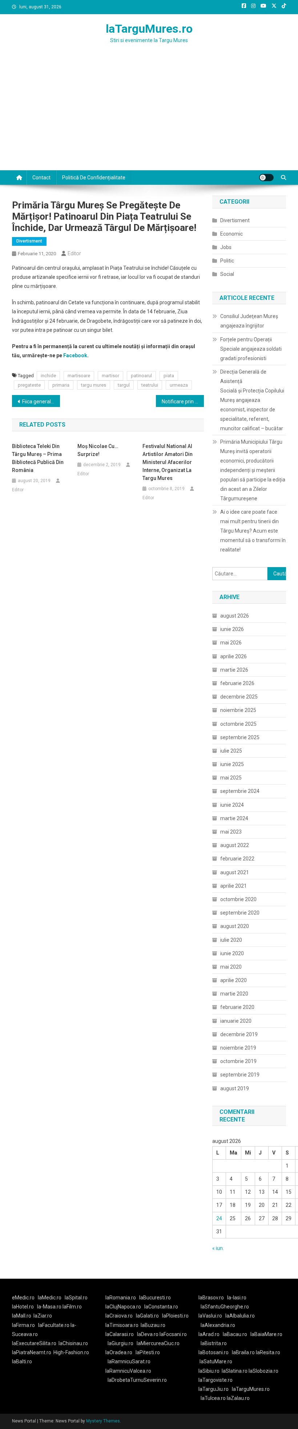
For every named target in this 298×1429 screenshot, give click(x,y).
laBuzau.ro (153, 1325)
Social (227, 274)
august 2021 (234, 872)
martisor (110, 375)
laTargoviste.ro (215, 1380)
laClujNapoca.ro (123, 1307)
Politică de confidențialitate (93, 177)
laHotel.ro (23, 1307)
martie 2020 (234, 994)
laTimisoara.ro (121, 1325)
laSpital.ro (76, 1297)
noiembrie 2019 (238, 1048)
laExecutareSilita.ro (34, 1343)
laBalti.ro (22, 1361)
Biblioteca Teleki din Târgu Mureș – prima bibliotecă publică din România (38, 458)
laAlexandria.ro (218, 1325)
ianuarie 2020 (235, 1021)
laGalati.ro (147, 1316)
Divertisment (29, 241)
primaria (60, 385)
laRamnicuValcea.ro (128, 1371)
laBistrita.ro (214, 1343)
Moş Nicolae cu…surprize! (97, 450)
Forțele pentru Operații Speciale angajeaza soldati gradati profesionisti (251, 349)
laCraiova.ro (119, 1316)
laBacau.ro (235, 1334)
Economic (231, 234)
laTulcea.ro (214, 1398)
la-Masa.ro (49, 1307)
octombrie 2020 (238, 899)
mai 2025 (231, 778)
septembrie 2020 (239, 913)
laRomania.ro (120, 1297)
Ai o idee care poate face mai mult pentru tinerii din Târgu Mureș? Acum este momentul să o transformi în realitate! (253, 531)
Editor (74, 253)
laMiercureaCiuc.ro (158, 1343)
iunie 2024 (232, 805)
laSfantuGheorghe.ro (225, 1307)
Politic (227, 261)
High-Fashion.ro (71, 1352)
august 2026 (234, 616)
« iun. (218, 1248)
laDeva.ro (147, 1334)
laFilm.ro (72, 1307)
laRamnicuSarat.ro (129, 1361)
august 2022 (234, 845)
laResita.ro (268, 1352)
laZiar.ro (42, 1316)
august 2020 (234, 926)
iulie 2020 (231, 940)
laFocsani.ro (173, 1334)
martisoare (79, 375)
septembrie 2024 (239, 791)
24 (219, 1218)
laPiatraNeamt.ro (31, 1352)
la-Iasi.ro (236, 1297)
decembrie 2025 (239, 697)
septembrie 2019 (239, 1075)
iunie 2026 (232, 629)
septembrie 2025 (239, 737)
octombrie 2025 (238, 724)
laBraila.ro (243, 1352)
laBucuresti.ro (155, 1297)
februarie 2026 (237, 683)
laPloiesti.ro (175, 1316)
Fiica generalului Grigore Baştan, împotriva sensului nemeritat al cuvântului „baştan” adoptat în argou (41, 401)
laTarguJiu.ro (215, 1389)
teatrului (149, 385)
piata (169, 375)
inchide (48, 375)
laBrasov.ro (211, 1297)
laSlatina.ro (234, 1371)
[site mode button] (266, 177)
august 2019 (234, 1088)
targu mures (93, 385)
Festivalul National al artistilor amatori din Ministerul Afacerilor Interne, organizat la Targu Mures (167, 462)
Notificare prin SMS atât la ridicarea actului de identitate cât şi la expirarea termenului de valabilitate (183, 401)
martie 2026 (234, 670)
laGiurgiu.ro (122, 1343)
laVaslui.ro (211, 1316)
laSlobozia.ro (263, 1371)
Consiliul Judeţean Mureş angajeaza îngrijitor (249, 321)
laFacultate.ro (54, 1325)
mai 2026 (231, 643)
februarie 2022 (237, 859)
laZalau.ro (238, 1398)
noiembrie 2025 (238, 710)
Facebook (75, 355)
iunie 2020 (232, 953)
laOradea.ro (118, 1352)
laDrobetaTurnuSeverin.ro (137, 1380)
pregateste (29, 385)
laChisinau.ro (73, 1343)
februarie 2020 (237, 1007)
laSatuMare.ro (216, 1361)
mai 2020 (231, 967)
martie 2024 (234, 818)
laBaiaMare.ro (266, 1334)
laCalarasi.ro (119, 1334)
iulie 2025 (231, 751)
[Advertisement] (149, 116)
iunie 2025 (232, 764)
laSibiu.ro (209, 1371)
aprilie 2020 (233, 980)
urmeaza (179, 385)
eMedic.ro (23, 1297)
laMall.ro (21, 1316)
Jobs (225, 247)
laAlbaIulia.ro (240, 1316)
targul (124, 385)
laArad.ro (209, 1334)
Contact (41, 177)
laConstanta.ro (161, 1307)
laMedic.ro (50, 1297)
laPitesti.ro (148, 1352)
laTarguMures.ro (149, 29)
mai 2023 (231, 832)
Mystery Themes (103, 1421)
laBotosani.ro (213, 1352)
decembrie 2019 (239, 1034)
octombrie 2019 (238, 1061)
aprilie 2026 (233, 656)
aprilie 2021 (233, 886)
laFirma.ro (23, 1325)
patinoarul (141, 375)
